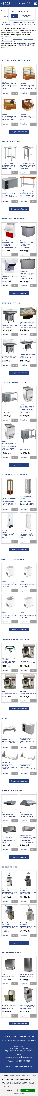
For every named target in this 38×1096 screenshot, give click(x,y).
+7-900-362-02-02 (26, 1049)
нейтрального (17, 39)
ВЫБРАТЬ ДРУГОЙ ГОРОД (26, 16)
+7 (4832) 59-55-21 (26, 1051)
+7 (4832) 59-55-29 (12, 1051)
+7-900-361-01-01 (23, 45)
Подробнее (5, 93)
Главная (4, 11)
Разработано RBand (19, 1093)
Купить (15, 93)
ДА (14, 16)
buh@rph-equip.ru (26, 1057)
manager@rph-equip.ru (13, 1057)
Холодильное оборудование (19, 1066)
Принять (28, 1090)
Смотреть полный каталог (19, 132)
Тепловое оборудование (19, 1070)
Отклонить (10, 1090)
